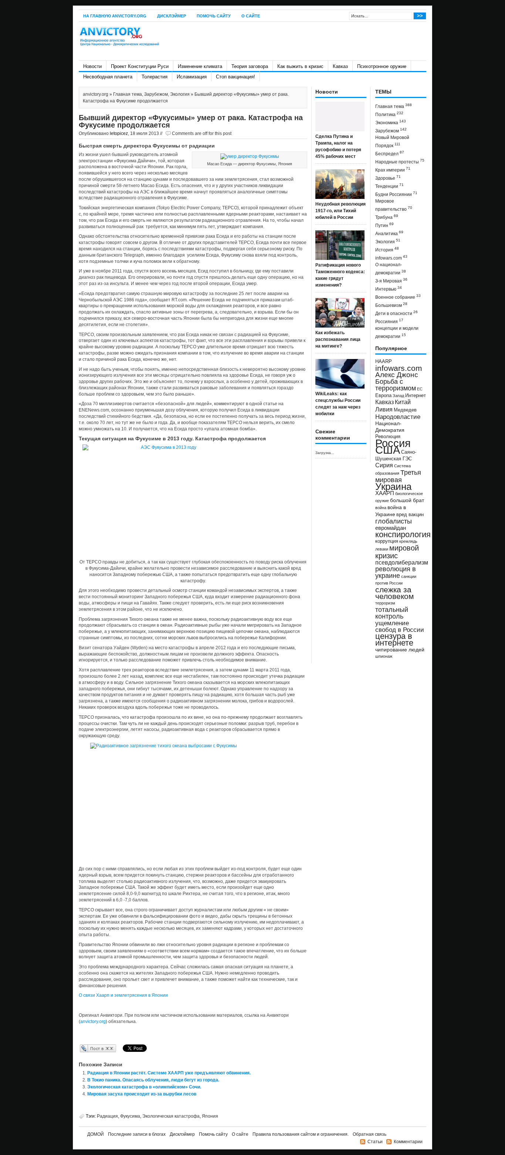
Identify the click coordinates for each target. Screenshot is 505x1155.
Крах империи (392, 169)
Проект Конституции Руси (140, 66)
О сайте (250, 16)
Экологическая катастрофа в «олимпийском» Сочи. (144, 1087)
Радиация (107, 1116)
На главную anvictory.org (114, 16)
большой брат (407, 500)
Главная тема (127, 94)
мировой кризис (397, 552)
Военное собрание (398, 297)
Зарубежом (156, 94)
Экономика (390, 122)
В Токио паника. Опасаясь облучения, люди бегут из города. (153, 1080)
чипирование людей (399, 650)
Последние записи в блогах (137, 1134)
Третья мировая (398, 476)
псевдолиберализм (401, 562)
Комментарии (408, 1141)
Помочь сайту (214, 16)
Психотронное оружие (381, 66)
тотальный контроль (391, 613)
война (380, 507)
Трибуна (386, 217)
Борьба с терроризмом (395, 385)
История (387, 249)
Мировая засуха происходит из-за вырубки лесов (141, 1094)
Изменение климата (200, 66)
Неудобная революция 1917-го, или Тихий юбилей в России (340, 210)
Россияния (389, 321)
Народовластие (397, 416)
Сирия (384, 465)
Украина (393, 486)
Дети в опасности (396, 313)
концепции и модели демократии (396, 332)
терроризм (385, 603)
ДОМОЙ (95, 1134)
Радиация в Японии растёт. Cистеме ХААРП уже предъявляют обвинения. (169, 1073)
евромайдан (390, 528)
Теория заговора (249, 66)
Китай (403, 402)
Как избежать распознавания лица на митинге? (337, 339)
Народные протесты (399, 161)
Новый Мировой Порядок (392, 141)
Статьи (375, 1141)
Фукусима (130, 1116)
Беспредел (389, 153)
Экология (180, 94)
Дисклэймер (171, 16)
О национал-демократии (390, 268)
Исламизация (192, 76)
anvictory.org (95, 94)
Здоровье (388, 178)
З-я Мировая (391, 280)
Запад (398, 395)
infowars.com (391, 257)
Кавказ (340, 66)
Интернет (415, 395)
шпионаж (383, 656)
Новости (92, 66)
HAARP (383, 361)
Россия (393, 443)
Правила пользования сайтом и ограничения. (301, 1134)
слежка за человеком (394, 592)
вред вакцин (410, 514)
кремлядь (408, 541)
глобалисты (393, 521)
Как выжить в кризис (300, 66)
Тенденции (389, 186)
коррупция (386, 541)
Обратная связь (369, 1134)
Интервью (388, 288)
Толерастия (154, 76)
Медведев (405, 410)
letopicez (119, 133)
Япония (210, 1116)
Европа (383, 395)
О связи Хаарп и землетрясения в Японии (123, 995)
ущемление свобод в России (399, 626)
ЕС (420, 389)
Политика (389, 114)
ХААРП (384, 493)
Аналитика (389, 233)
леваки (381, 549)
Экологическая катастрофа (171, 1116)
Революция (387, 436)
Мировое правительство (393, 205)
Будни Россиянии (396, 194)
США (387, 450)
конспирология (403, 534)
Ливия (384, 409)
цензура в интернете (394, 639)
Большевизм (391, 305)
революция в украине (395, 572)
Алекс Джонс (396, 375)
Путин (384, 225)
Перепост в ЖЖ (87, 1048)
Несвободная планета (107, 76)
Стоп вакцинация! (235, 76)
